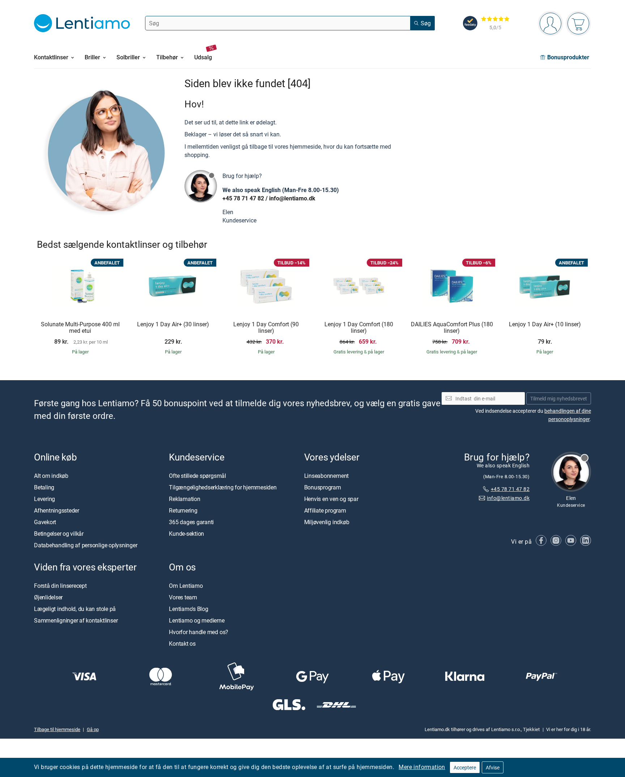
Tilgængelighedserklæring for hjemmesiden (222, 487)
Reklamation (184, 499)
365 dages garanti (191, 522)
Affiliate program (325, 510)
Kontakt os (182, 644)
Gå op (93, 729)
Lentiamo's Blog (188, 609)
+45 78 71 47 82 (243, 198)
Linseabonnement (326, 476)
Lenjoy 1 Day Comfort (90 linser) (266, 327)
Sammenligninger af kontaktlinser (76, 620)
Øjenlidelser (48, 597)
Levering (44, 499)
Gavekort (45, 522)
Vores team (183, 597)
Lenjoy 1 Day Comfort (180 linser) (358, 327)
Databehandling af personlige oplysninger (85, 545)
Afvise (492, 767)
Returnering (183, 510)
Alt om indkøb (51, 476)
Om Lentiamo (186, 586)
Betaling (44, 487)
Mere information (422, 767)
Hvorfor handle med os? (198, 632)
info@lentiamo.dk (292, 198)
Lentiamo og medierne (196, 620)
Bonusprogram (322, 487)
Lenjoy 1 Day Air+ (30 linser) (173, 324)
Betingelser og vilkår (59, 534)
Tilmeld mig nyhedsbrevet (558, 398)
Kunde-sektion (186, 534)
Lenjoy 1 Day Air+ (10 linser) (545, 324)
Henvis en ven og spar (331, 499)
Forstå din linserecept (60, 586)
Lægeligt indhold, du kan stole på (75, 609)
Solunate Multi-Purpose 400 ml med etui (80, 327)
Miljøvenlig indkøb (326, 522)
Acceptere (465, 767)
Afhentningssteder (56, 510)
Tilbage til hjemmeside (57, 729)
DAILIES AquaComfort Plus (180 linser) (452, 327)
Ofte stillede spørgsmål (197, 476)
